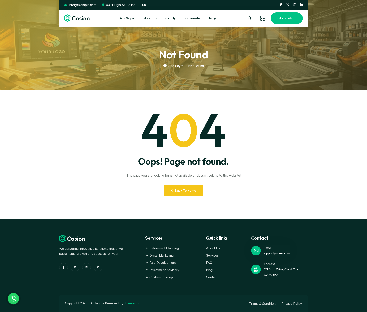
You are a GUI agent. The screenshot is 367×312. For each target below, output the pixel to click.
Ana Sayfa (127, 18)
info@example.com (82, 5)
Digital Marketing (161, 255)
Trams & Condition (262, 303)
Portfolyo (171, 18)
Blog (209, 270)
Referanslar (193, 18)
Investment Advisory (164, 270)
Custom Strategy (161, 277)
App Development (162, 263)
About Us (213, 248)
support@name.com (276, 253)
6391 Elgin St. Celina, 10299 (126, 5)
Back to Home (185, 190)
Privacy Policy (291, 303)
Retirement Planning (164, 248)
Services (212, 255)
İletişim (213, 18)
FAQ (209, 263)
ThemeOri (131, 303)
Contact (211, 277)
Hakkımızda (149, 18)
